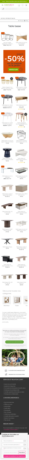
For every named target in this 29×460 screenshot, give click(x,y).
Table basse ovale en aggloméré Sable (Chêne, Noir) (21, 248)
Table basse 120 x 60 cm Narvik (7, 283)
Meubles (8, 18)
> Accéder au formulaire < (10, 429)
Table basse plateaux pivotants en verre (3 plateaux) (21, 142)
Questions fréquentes (9, 386)
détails (4, 437)
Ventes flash (7, 406)
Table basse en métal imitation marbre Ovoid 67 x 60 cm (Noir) (21, 88)
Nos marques (7, 412)
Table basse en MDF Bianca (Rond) (7, 230)
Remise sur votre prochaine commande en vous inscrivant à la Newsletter (14, 331)
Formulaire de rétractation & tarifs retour (15, 388)
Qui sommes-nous (9, 402)
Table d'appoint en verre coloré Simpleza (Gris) (7, 159)
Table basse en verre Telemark (7, 176)
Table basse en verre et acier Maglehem (21, 176)
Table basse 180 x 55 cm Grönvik (7, 212)
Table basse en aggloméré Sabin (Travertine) (21, 266)
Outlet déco (7, 408)
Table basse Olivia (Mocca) (21, 283)
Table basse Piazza (7, 247)
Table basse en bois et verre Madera (21, 43)
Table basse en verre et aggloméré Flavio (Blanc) (21, 230)
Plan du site (7, 420)
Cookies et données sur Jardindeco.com (10, 435)
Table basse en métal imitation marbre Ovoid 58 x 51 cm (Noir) (7, 106)
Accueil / (3, 18)
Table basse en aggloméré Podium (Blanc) (21, 159)
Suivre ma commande (10, 384)
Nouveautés (7, 410)
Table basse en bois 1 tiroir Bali (21, 105)
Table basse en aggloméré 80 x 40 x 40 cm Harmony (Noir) (7, 266)
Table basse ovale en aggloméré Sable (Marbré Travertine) (7, 195)
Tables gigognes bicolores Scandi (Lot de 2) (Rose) (21, 124)
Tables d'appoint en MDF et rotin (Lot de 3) (7, 88)
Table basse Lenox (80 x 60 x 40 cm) (21, 194)
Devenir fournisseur (9, 418)
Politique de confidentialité (11, 394)
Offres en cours (8, 404)
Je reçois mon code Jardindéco (14, 342)
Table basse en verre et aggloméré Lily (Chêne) (7, 141)
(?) (13, 440)
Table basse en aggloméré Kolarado (21, 212)
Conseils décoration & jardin (11, 416)
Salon (13, 18)
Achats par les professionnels (11, 390)
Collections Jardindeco (10, 414)
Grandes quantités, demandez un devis (14, 392)
